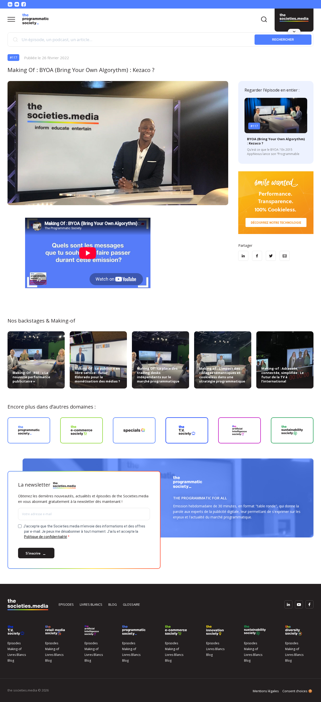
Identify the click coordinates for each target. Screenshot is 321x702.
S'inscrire (33, 554)
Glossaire (131, 604)
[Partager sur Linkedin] (243, 256)
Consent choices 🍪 (297, 691)
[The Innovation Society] (215, 630)
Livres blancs (91, 604)
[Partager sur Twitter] (271, 256)
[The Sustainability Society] (255, 630)
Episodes (66, 604)
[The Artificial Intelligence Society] (92, 630)
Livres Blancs (17, 655)
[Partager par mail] (285, 256)
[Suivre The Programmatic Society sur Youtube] (16, 4)
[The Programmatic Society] (294, 18)
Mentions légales (266, 691)
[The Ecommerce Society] (176, 630)
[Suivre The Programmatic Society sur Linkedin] (10, 4)
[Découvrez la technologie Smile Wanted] (275, 202)
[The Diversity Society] (293, 630)
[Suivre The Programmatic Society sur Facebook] (23, 4)
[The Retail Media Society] (55, 630)
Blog (112, 604)
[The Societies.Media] (35, 19)
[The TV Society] (16, 630)
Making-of (15, 649)
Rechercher (283, 39)
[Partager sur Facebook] (257, 256)
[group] (29, 430)
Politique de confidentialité (45, 537)
